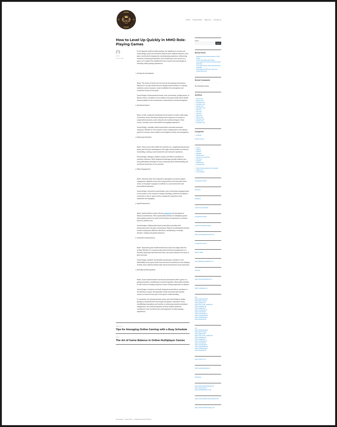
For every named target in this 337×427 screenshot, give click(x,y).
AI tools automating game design (205, 60)
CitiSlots (198, 150)
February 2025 (200, 119)
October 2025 (200, 106)
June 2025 (199, 111)
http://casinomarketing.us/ (202, 368)
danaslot (198, 161)
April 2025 (199, 115)
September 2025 (200, 108)
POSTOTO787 (200, 162)
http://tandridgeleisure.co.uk (203, 390)
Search (197, 40)
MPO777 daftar (199, 252)
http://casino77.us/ (200, 359)
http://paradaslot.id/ (200, 319)
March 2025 (199, 117)
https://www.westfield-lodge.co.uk (205, 407)
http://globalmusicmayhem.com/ (204, 261)
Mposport (199, 153)
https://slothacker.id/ (201, 310)
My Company (119, 419)
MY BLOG (198, 135)
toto (196, 297)
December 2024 (200, 122)
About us (208, 20)
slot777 (198, 148)
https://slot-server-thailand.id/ (204, 304)
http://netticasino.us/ (201, 388)
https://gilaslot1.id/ (200, 302)
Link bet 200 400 (199, 139)
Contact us (217, 20)
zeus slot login (200, 172)
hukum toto (199, 170)
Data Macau (198, 377)
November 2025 (200, 104)
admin (118, 56)
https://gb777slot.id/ (201, 301)
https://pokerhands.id (201, 317)
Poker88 (198, 151)
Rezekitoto (198, 198)
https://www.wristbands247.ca (203, 279)
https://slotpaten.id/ (200, 306)
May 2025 (199, 113)
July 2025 (198, 110)
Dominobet (215, 168)
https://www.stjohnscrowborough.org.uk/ (207, 398)
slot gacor (197, 270)
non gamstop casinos (201, 181)
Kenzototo (198, 190)
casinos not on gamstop (203, 157)
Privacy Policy (197, 20)
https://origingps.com (201, 288)
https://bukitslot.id (200, 308)
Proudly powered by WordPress (142, 419)
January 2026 (200, 100)
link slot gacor (200, 155)
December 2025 (200, 102)
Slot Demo (199, 159)
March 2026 (199, 98)
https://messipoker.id (201, 313)
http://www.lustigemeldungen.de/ (204, 386)
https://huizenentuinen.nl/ (204, 168)
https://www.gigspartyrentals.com (204, 234)
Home (188, 20)
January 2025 (200, 121)
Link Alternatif (200, 164)
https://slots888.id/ (200, 312)
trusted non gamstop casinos (203, 225)
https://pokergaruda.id (201, 299)
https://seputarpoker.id (201, 315)
